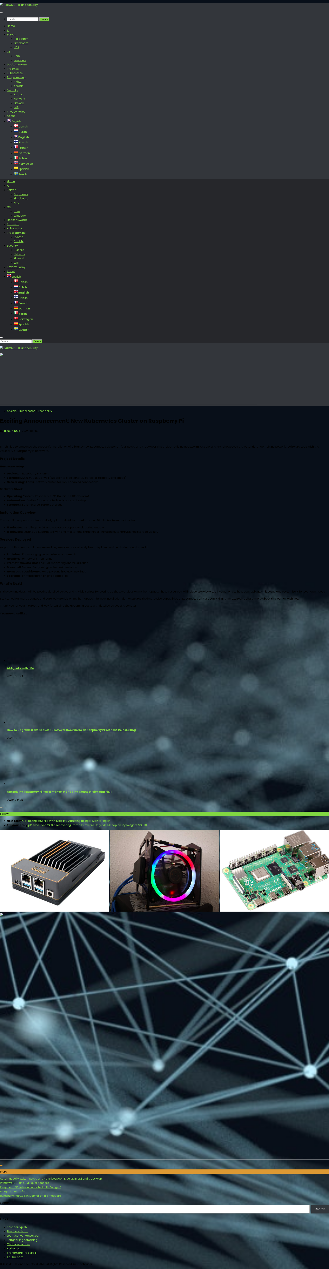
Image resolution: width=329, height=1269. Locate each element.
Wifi (16, 107)
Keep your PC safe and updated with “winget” (30, 1187)
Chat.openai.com (18, 1244)
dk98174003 (12, 431)
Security (12, 90)
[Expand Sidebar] (1, 807)
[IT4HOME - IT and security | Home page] (19, 5)
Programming (16, 77)
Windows (20, 60)
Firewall (19, 103)
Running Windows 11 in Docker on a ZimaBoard (30, 1196)
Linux (17, 56)
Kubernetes (15, 73)
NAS (16, 47)
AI (8, 30)
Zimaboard (21, 43)
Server (11, 34)
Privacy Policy (16, 112)
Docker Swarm (17, 64)
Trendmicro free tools (21, 1253)
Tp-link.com (15, 1257)
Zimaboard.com (17, 1231)
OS (9, 52)
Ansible (18, 86)
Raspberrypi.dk (17, 1227)
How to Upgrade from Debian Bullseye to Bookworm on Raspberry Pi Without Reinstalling (71, 730)
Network (19, 99)
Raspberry (21, 39)
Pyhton (18, 82)
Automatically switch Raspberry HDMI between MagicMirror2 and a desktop (51, 1179)
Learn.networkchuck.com (24, 1236)
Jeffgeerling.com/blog (22, 1240)
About (11, 116)
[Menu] (1, 12)
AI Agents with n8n (20, 668)
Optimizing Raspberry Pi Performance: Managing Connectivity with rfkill (59, 792)
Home (11, 26)
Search (5, 1203)
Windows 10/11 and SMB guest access (24, 1183)
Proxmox (13, 69)
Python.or (13, 1248)
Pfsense (19, 94)
